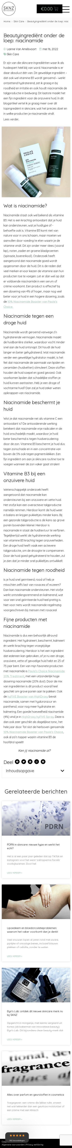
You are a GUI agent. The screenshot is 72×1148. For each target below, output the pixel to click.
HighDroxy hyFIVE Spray (38, 717)
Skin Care (13, 54)
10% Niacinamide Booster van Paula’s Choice (33, 732)
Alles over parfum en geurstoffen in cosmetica (35, 1094)
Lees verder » (14, 872)
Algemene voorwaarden (13, 1144)
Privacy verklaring (34, 1144)
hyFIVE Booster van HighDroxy (28, 696)
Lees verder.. (11, 118)
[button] (17, 761)
